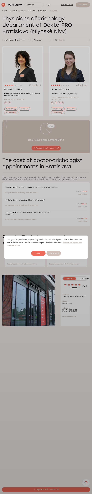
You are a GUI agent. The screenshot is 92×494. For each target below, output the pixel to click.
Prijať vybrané (54, 253)
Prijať (38, 253)
